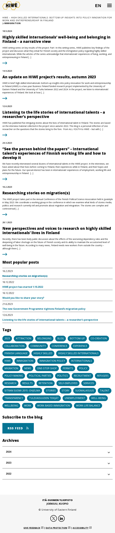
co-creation (99, 338)
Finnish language (16, 353)
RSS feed (15, 428)
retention (46, 383)
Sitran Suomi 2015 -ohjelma (22, 390)
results (27, 383)
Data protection (56, 527)
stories (51, 390)
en (99, 6)
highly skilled (43, 353)
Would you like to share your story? (23, 297)
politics (62, 375)
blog (60, 338)
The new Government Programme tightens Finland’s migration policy (43, 308)
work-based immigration (53, 405)
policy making (13, 375)
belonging (44, 338)
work (27, 405)
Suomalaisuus (84, 390)
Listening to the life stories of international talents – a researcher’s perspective (50, 319)
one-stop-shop (47, 368)
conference (59, 346)
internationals (81, 360)
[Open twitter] (53, 519)
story (65, 390)
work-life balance (88, 405)
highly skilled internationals (78, 353)
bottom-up (77, 338)
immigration (25, 360)
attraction (23, 338)
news (27, 368)
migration (11, 368)
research (10, 383)
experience (80, 346)
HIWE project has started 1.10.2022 (22, 287)
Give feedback (32, 527)
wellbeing (11, 405)
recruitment (82, 375)
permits (68, 368)
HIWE (7, 360)
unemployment (75, 398)
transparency (13, 398)
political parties (40, 375)
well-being (98, 398)
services (88, 383)
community (38, 346)
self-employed (68, 383)
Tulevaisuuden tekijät (44, 398)
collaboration (14, 346)
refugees (103, 375)
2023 (7, 338)
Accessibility (80, 527)
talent (104, 390)
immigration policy (52, 360)
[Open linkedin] (61, 519)
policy (83, 368)
